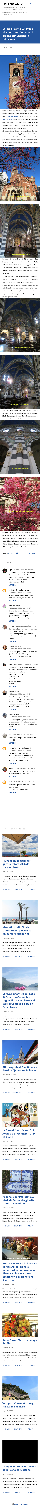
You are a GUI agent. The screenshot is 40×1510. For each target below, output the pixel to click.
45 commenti (17, 1302)
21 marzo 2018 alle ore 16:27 (20, 608)
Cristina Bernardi (15, 646)
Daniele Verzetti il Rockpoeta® (20, 748)
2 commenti (16, 1492)
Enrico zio (12, 664)
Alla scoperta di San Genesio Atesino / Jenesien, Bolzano (19, 1068)
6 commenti (16, 1093)
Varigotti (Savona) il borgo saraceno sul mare (18, 1404)
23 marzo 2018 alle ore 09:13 (20, 750)
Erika (10, 782)
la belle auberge (14, 606)
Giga (10, 570)
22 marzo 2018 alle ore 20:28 (23, 735)
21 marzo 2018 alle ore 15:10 (20, 592)
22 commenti (17, 1159)
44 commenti (17, 1029)
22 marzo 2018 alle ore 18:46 (20, 717)
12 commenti (17, 956)
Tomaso (12, 626)
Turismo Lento (12, 3)
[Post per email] (17, 554)
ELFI (10, 735)
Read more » (33, 890)
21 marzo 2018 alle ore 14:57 (24, 570)
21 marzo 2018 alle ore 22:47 (20, 649)
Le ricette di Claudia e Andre (19, 590)
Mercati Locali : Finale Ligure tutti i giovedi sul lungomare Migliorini (17, 930)
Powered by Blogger (21, 1504)
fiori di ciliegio (13, 116)
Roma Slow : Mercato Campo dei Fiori (19, 1341)
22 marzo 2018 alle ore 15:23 (20, 694)
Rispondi (12, 585)
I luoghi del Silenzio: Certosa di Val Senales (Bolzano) (19, 1468)
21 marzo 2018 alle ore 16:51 (26, 626)
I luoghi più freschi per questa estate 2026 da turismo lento (16, 864)
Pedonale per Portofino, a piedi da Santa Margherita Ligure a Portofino (18, 1200)
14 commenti (17, 1429)
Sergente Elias (14, 714)
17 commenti (17, 1226)
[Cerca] (31, 3)
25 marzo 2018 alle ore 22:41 (24, 782)
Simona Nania (14, 692)
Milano (11, 554)
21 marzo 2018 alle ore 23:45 (27, 664)
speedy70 (12, 768)
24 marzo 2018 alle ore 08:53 (27, 768)
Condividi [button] (31, 554)
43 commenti (17, 1366)
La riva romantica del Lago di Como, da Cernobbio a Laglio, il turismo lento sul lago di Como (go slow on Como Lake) (18, 1000)
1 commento (17, 890)
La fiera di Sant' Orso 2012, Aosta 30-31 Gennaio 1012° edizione (18, 1134)
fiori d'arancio (7, 119)
